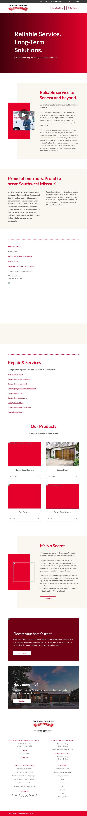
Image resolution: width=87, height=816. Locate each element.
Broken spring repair (15, 374)
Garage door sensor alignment (19, 379)
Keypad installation (15, 412)
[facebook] (14, 795)
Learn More (48, 599)
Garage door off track (16, 393)
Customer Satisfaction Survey (62, 772)
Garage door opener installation (19, 407)
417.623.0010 (73, 1)
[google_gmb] (22, 795)
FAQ (62, 786)
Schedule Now (57, 8)
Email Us (24, 758)
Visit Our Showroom (62, 769)
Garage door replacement (17, 398)
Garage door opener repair (17, 384)
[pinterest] (35, 795)
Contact (22, 701)
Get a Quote (72, 8)
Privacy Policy (62, 797)
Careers (62, 783)
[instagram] (18, 795)
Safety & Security (62, 776)
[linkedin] (31, 795)
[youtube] (26, 795)
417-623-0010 (13, 261)
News (62, 779)
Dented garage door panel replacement (22, 388)
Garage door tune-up (15, 403)
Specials (62, 790)
